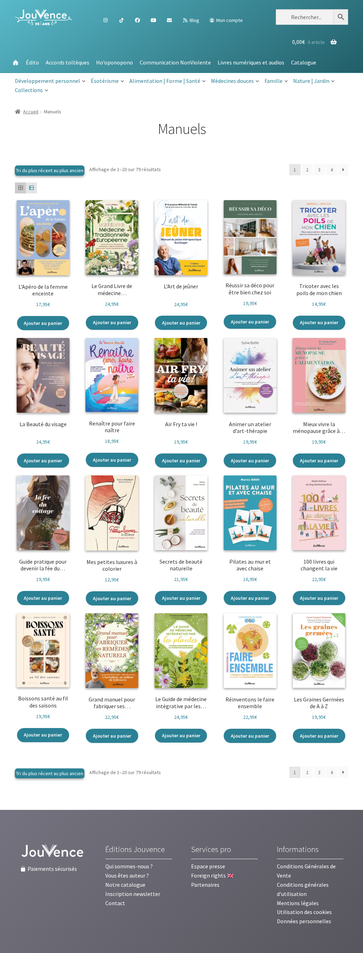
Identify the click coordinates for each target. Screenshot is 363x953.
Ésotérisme (105, 80)
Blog (194, 20)
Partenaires (205, 884)
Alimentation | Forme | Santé (164, 80)
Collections (29, 90)
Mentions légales (298, 903)
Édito (32, 62)
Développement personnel (47, 80)
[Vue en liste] (31, 187)
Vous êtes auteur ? (127, 875)
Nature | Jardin (311, 80)
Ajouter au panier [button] (43, 323)
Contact (115, 903)
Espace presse (208, 866)
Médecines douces (232, 80)
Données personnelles (304, 921)
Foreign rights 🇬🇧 (212, 875)
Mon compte (229, 20)
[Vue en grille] (20, 187)
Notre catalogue (125, 884)
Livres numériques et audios (251, 62)
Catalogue (303, 62)
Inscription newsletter (132, 893)
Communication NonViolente (175, 62)
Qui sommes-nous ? (129, 866)
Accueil (30, 111)
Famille (273, 80)
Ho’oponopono (114, 62)
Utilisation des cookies (304, 911)
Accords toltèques (67, 62)
